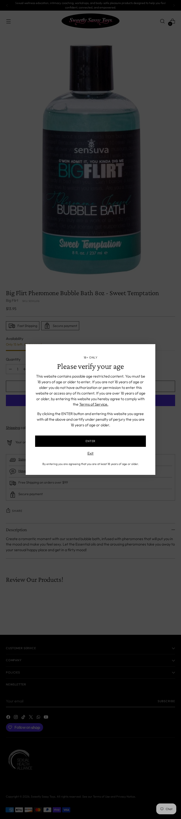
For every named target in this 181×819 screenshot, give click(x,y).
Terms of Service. (93, 404)
